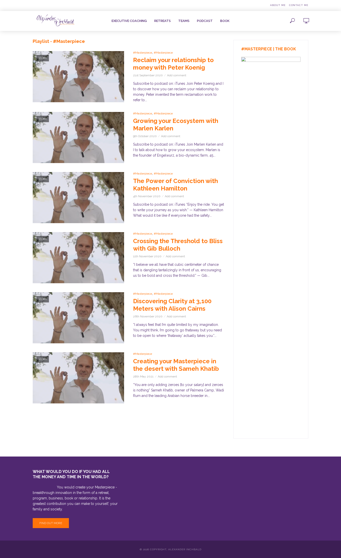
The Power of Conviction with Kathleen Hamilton (175, 184)
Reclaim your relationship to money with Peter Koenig (173, 63)
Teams (183, 21)
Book (224, 21)
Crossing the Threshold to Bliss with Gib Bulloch (178, 244)
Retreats (162, 21)
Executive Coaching (129, 21)
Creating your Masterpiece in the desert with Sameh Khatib (176, 365)
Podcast (205, 21)
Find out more (50, 523)
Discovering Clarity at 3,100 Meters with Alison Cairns (172, 304)
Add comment (176, 75)
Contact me (298, 5)
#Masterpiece (142, 52)
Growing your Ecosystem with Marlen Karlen (175, 124)
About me (278, 5)
